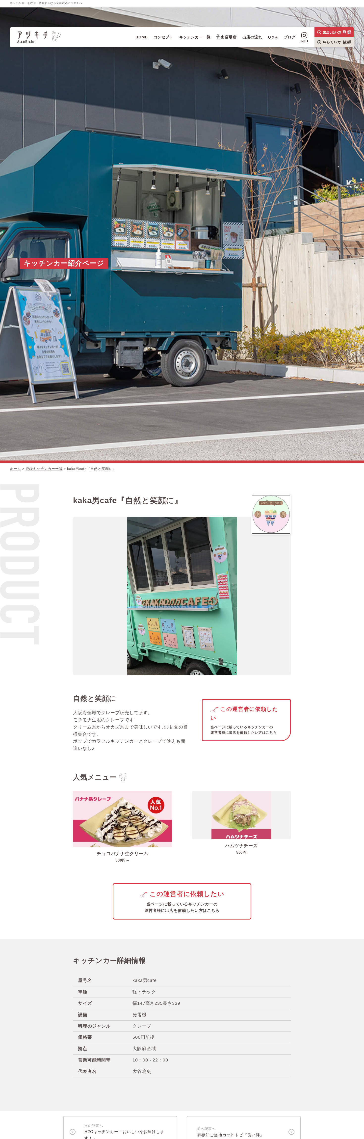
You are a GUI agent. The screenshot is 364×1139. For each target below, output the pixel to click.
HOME (141, 37)
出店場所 (229, 37)
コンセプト (164, 37)
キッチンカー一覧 (195, 37)
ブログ (290, 37)
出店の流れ (252, 37)
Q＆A (273, 37)
